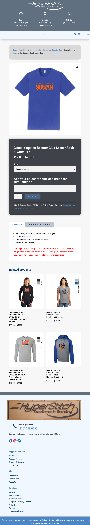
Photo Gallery (14, 479)
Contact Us (13, 465)
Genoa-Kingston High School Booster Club (45, 50)
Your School (23, 50)
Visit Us (45, 20)
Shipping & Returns (16, 462)
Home (15, 50)
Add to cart (33, 196)
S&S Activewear (15, 495)
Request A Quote (15, 459)
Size (16, 164)
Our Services (14, 475)
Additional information (39, 224)
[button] (77, 67)
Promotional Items (16, 511)
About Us (12, 482)
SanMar (12, 492)
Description (17, 224)
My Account (13, 456)
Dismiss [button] (55, 523)
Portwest (12, 508)
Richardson (13, 505)
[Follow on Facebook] (10, 440)
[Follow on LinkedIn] (19, 440)
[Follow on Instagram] (15, 440)
